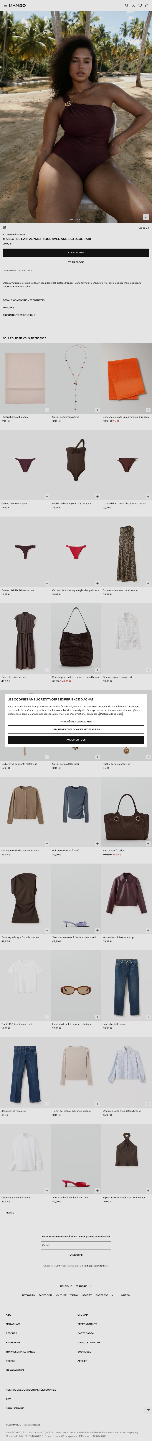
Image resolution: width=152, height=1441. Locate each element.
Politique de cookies (111, 713)
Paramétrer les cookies (76, 721)
